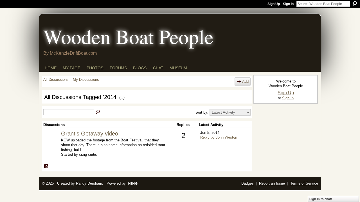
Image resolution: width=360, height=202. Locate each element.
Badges (247, 183)
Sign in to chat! (320, 199)
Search (354, 3)
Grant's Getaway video (89, 133)
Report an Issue (272, 183)
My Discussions (86, 79)
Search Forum (98, 112)
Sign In (288, 4)
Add (245, 81)
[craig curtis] (51, 143)
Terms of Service (304, 183)
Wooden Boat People (128, 36)
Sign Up (273, 4)
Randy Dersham (89, 183)
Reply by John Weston (218, 137)
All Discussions (56, 79)
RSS (46, 166)
